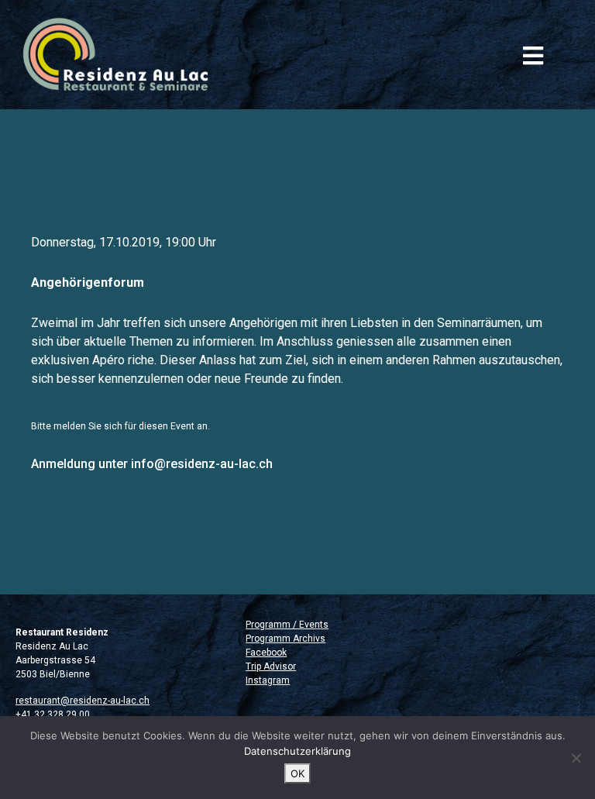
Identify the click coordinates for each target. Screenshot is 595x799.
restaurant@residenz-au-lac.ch (82, 700)
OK (297, 773)
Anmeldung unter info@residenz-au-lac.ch (152, 463)
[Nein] (575, 758)
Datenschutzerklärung (297, 751)
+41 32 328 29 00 (52, 714)
